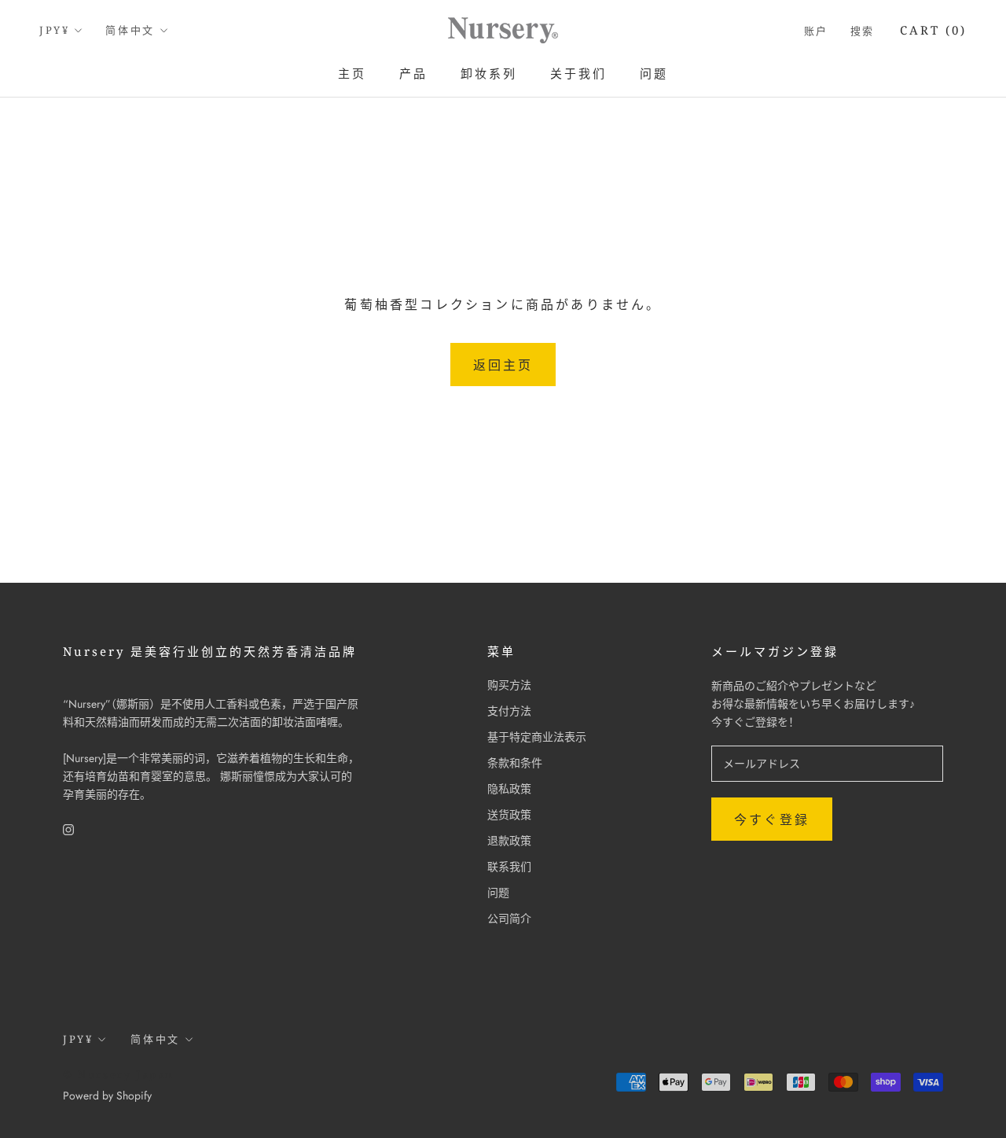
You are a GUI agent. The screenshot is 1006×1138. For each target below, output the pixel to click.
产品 (413, 73)
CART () (933, 30)
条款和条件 (514, 763)
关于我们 (578, 73)
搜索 (862, 31)
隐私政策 (509, 789)
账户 (816, 31)
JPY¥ (54, 30)
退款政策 (509, 841)
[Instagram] (68, 828)
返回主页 (503, 365)
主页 (352, 73)
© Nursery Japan (118, 1074)
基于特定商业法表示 (536, 737)
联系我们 (509, 867)
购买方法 (509, 685)
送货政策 (509, 815)
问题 (654, 73)
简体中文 (129, 30)
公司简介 (509, 918)
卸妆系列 (489, 73)
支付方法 (509, 711)
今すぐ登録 (772, 820)
